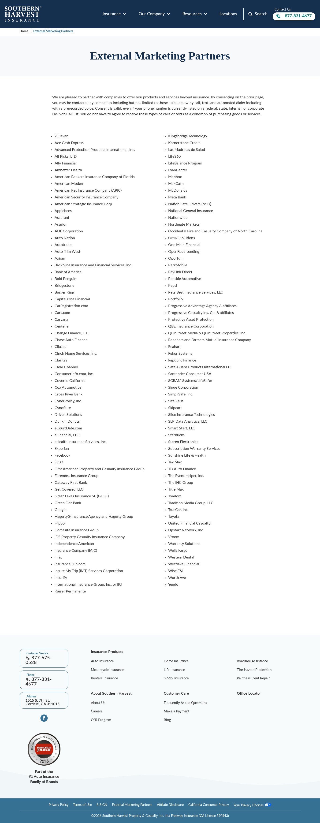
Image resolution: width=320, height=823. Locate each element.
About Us (98, 703)
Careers (97, 711)
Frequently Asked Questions (185, 703)
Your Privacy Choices (249, 805)
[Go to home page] (23, 14)
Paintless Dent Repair (253, 678)
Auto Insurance (102, 661)
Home (23, 31)
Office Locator (249, 693)
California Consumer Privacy (208, 805)
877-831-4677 (298, 17)
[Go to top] (2, 632)
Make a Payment (176, 711)
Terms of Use (82, 805)
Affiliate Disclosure (170, 805)
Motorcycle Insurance (107, 670)
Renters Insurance (104, 678)
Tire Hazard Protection (254, 670)
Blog (167, 720)
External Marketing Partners (53, 31)
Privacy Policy (58, 805)
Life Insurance (174, 670)
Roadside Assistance (252, 661)
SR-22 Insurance (176, 678)
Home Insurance (176, 661)
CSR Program (101, 720)
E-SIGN (102, 805)
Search (261, 14)
